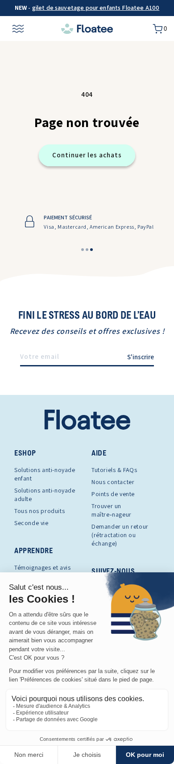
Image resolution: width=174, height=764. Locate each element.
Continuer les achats (87, 155)
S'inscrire (140, 357)
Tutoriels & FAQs (114, 470)
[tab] (82, 249)
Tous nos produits (39, 511)
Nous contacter (112, 482)
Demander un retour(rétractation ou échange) (120, 534)
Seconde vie (31, 523)
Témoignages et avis (42, 567)
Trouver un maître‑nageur (111, 510)
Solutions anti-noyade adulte (44, 494)
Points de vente (113, 494)
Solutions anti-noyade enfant (44, 474)
